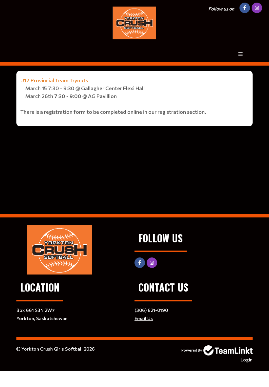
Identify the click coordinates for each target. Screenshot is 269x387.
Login (246, 359)
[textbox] (134, 96)
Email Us (143, 318)
